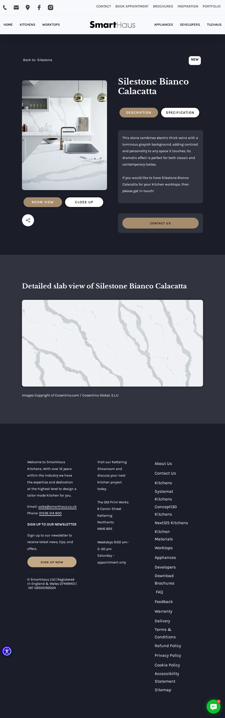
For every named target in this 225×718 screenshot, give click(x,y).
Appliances (165, 557)
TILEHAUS (214, 25)
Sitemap (163, 689)
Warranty (163, 611)
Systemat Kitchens (164, 495)
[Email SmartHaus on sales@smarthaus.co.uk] (16, 7)
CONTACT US (160, 223)
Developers (165, 567)
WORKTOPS (51, 25)
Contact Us (165, 473)
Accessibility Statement (167, 677)
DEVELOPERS (190, 25)
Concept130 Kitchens (166, 510)
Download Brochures (164, 579)
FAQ (159, 591)
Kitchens (163, 482)
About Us (163, 463)
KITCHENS (27, 25)
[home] (112, 24)
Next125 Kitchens (171, 522)
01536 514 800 (50, 513)
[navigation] (37, 61)
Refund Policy (168, 645)
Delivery (162, 620)
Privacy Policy (168, 655)
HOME (8, 25)
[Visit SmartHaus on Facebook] (39, 7)
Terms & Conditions (165, 633)
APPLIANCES (163, 25)
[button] (7, 651)
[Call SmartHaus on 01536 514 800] (5, 7)
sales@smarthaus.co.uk (57, 506)
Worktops (164, 547)
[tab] (42, 202)
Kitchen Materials (164, 535)
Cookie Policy (167, 665)
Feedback (164, 601)
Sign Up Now (52, 562)
